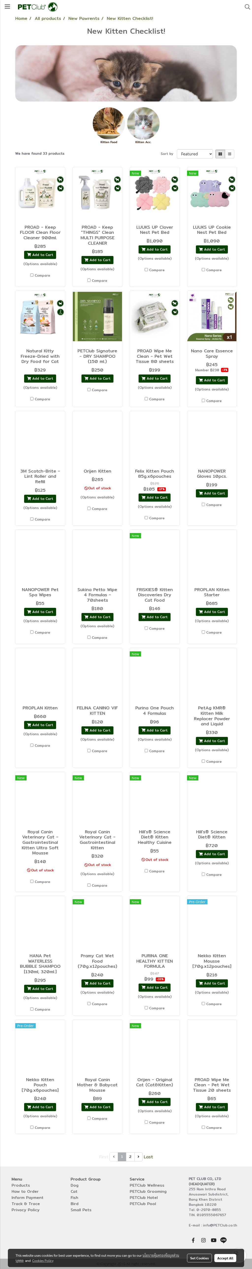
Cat (74, 1191)
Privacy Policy (26, 1210)
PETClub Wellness (147, 1185)
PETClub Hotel (144, 1197)
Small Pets (81, 1210)
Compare (42, 275)
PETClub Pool (143, 1204)
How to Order (25, 1191)
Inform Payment (28, 1197)
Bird (75, 1204)
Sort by (169, 153)
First (104, 1156)
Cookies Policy (42, 1260)
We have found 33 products (39, 153)
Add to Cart (42, 254)
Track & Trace (26, 1204)
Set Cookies (199, 1258)
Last (148, 1156)
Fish (74, 1197)
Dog (75, 1185)
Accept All (225, 1258)
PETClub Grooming (148, 1191)
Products (21, 1185)
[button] (246, 7)
